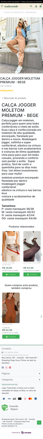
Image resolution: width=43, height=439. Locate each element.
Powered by (16, 432)
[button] (36, 6)
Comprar (12, 274)
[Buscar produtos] (31, 6)
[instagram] (6, 367)
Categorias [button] (7, 379)
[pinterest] (10, 367)
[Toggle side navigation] (2, 6)
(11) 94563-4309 (11, 352)
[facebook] (3, 367)
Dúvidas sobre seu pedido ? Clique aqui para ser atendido (21, 2)
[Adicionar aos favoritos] (5, 233)
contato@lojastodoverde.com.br (15, 355)
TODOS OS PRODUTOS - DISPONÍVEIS (20, 12)
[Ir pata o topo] (39, 423)
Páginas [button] (6, 373)
